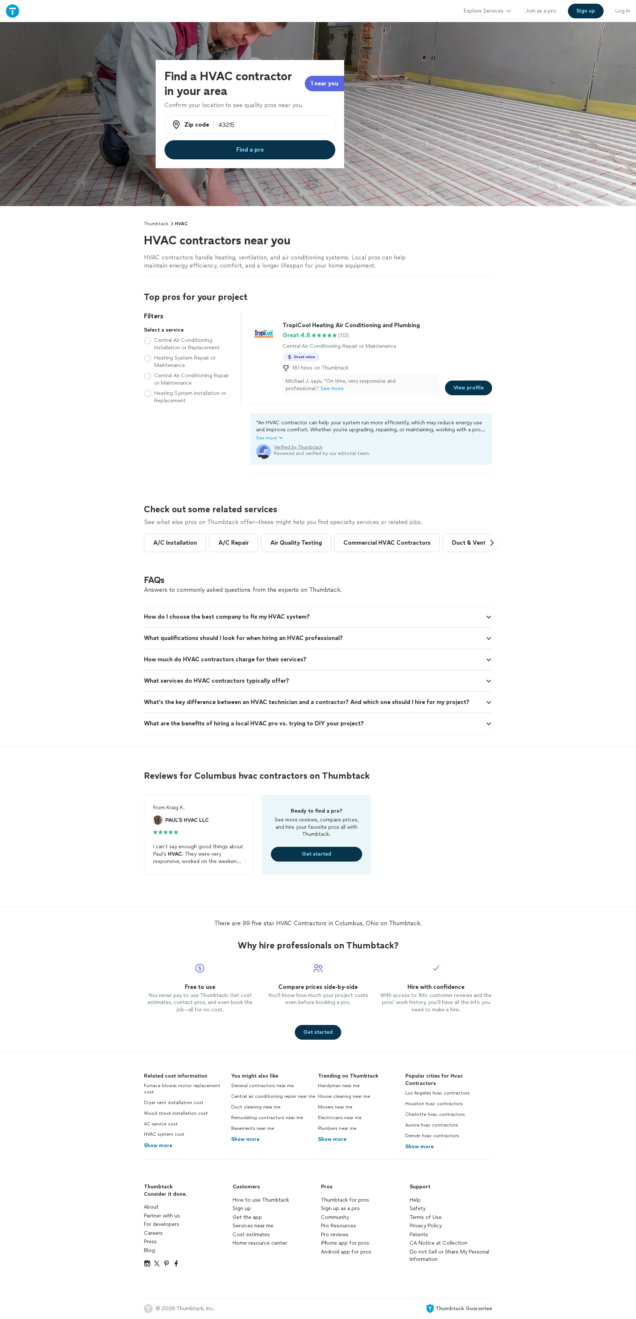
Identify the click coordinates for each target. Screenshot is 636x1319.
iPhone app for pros (345, 1243)
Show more (158, 1145)
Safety (417, 1208)
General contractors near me (262, 1085)
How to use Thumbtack (261, 1200)
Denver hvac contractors (432, 1135)
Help (415, 1200)
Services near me (253, 1226)
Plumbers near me (337, 1128)
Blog (149, 1250)
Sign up (242, 1208)
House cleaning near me (344, 1096)
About (151, 1207)
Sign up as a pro (340, 1208)
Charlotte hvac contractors (435, 1114)
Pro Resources (338, 1226)
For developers (161, 1224)
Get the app (247, 1217)
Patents (419, 1234)
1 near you (324, 83)
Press (150, 1241)
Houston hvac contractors (434, 1103)
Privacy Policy (426, 1226)
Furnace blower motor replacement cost (182, 1089)
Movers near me (335, 1107)
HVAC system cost (164, 1134)
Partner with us (162, 1216)
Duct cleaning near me (255, 1107)
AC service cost (161, 1124)
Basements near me (252, 1128)
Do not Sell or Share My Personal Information (449, 1255)
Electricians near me (339, 1117)
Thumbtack (156, 223)
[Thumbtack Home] (12, 11)
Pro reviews (335, 1234)
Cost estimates (251, 1234)
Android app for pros (346, 1252)
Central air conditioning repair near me (273, 1096)
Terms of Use (426, 1217)
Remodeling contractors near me (267, 1117)
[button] (371, 430)
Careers (153, 1233)
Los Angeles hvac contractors (437, 1093)
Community (335, 1217)
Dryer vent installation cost (174, 1102)
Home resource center (260, 1243)
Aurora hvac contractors (431, 1125)
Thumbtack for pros (345, 1200)
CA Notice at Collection (438, 1243)
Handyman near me (339, 1085)
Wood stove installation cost (176, 1113)
